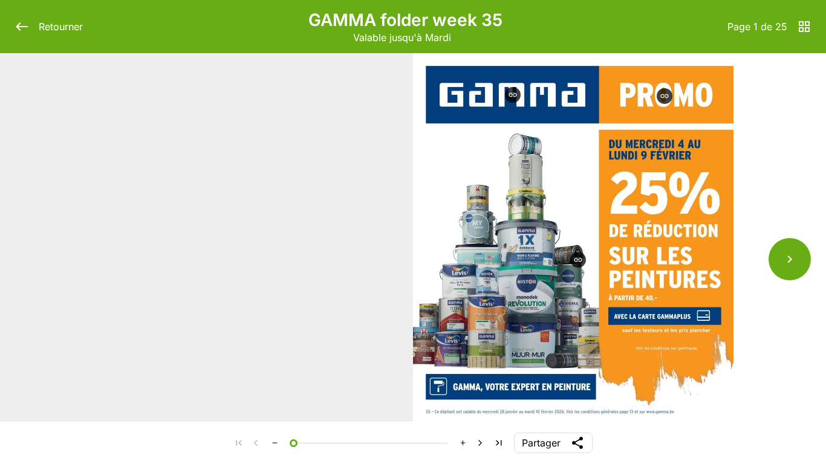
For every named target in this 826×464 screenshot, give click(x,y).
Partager (541, 443)
